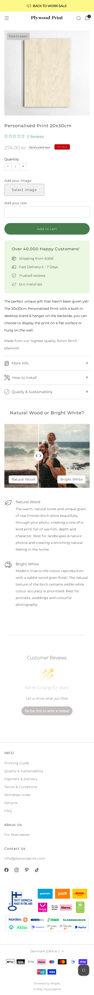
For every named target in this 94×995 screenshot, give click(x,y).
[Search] (78, 18)
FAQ (8, 811)
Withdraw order (17, 795)
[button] (47, 181)
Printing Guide (16, 763)
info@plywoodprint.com (24, 858)
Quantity (11, 159)
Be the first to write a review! (47, 711)
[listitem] (47, 6)
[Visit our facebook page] (6, 870)
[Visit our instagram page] (16, 870)
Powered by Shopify (47, 983)
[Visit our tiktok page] (37, 870)
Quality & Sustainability (23, 771)
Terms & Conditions (20, 787)
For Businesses (17, 834)
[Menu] (6, 18)
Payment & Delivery (20, 779)
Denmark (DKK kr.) (44, 951)
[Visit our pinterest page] (26, 870)
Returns (11, 803)
